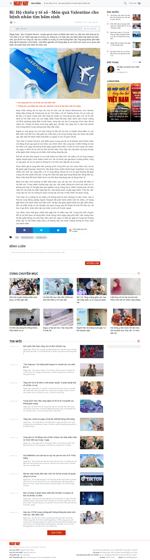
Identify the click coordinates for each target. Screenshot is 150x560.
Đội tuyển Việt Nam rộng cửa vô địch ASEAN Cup (44, 346)
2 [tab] (135, 62)
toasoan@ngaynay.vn (130, 557)
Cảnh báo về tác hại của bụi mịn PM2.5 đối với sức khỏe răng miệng (125, 298)
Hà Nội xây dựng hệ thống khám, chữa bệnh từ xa (23, 329)
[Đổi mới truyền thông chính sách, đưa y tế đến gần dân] (24, 286)
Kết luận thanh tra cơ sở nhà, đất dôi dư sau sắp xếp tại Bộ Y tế (120, 54)
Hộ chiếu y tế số (27, 237)
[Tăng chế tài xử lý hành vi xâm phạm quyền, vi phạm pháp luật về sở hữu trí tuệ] (92, 388)
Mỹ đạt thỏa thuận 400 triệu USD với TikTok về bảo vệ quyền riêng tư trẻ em (49, 475)
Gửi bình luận (92, 263)
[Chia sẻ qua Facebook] (24, 230)
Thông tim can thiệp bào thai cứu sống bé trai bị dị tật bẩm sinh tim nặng (49, 106)
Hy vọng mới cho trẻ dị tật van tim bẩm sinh (36, 102)
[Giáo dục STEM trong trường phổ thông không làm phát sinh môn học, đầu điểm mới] (92, 517)
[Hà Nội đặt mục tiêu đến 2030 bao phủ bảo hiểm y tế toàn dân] (58, 286)
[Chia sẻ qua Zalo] (58, 230)
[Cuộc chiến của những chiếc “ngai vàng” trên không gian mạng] (111, 69)
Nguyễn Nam (121, 74)
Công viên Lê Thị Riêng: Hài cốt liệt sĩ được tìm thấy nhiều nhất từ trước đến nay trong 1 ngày (50, 438)
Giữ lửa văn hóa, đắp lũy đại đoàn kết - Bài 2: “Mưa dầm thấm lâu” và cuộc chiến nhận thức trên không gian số (119, 111)
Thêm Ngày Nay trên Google (79, 230)
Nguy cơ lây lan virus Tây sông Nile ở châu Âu (58, 329)
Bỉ (17, 237)
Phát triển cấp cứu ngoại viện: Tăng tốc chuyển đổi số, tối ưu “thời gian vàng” (120, 26)
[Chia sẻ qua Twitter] (41, 230)
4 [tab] (138, 62)
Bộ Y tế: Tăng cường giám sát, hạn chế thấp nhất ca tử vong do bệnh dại (91, 300)
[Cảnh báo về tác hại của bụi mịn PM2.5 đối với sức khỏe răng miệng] (125, 286)
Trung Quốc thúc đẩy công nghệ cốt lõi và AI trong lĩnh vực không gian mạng (48, 402)
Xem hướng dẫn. (88, 239)
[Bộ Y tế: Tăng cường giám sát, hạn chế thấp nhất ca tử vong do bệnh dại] (92, 286)
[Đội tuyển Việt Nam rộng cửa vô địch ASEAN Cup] (92, 351)
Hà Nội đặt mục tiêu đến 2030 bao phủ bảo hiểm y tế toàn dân (58, 298)
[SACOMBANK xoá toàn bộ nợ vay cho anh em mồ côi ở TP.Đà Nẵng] (92, 460)
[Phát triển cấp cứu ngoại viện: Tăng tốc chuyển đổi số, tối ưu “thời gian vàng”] (137, 26)
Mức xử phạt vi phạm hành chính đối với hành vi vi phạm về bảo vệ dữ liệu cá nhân (48, 494)
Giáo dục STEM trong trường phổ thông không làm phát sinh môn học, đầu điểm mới (49, 513)
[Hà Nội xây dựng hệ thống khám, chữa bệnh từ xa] (24, 317)
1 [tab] (133, 62)
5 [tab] (140, 62)
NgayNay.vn (21, 3)
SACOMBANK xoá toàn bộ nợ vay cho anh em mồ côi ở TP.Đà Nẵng (49, 456)
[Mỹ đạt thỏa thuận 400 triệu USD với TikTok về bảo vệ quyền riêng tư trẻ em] (92, 479)
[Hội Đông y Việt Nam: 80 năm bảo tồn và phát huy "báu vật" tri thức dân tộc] (137, 17)
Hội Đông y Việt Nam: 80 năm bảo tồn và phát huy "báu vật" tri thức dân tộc (120, 17)
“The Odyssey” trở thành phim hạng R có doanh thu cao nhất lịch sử (49, 365)
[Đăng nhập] (139, 3)
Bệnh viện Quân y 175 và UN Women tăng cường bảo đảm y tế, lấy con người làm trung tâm (120, 35)
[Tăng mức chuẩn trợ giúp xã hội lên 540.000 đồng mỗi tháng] (92, 424)
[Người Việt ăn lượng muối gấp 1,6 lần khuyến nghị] (137, 45)
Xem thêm (56, 532)
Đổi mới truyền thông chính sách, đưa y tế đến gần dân (23, 298)
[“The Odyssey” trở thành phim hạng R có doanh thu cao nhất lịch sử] (92, 369)
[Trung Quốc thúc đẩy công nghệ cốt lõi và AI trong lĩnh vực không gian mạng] (92, 406)
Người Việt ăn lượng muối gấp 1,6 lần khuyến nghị (120, 44)
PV (15, 22)
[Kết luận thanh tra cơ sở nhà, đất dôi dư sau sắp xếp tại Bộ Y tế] (137, 54)
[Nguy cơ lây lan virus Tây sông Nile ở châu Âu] (58, 317)
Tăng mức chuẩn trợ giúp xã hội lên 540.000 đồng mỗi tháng (49, 419)
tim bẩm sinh (41, 237)
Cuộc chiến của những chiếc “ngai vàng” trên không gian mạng (128, 69)
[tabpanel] (124, 70)
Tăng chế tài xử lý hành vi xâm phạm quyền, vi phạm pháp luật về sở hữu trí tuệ (49, 383)
